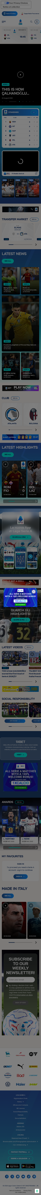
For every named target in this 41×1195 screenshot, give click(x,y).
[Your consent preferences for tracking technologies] (37, 1191)
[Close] (34, 591)
